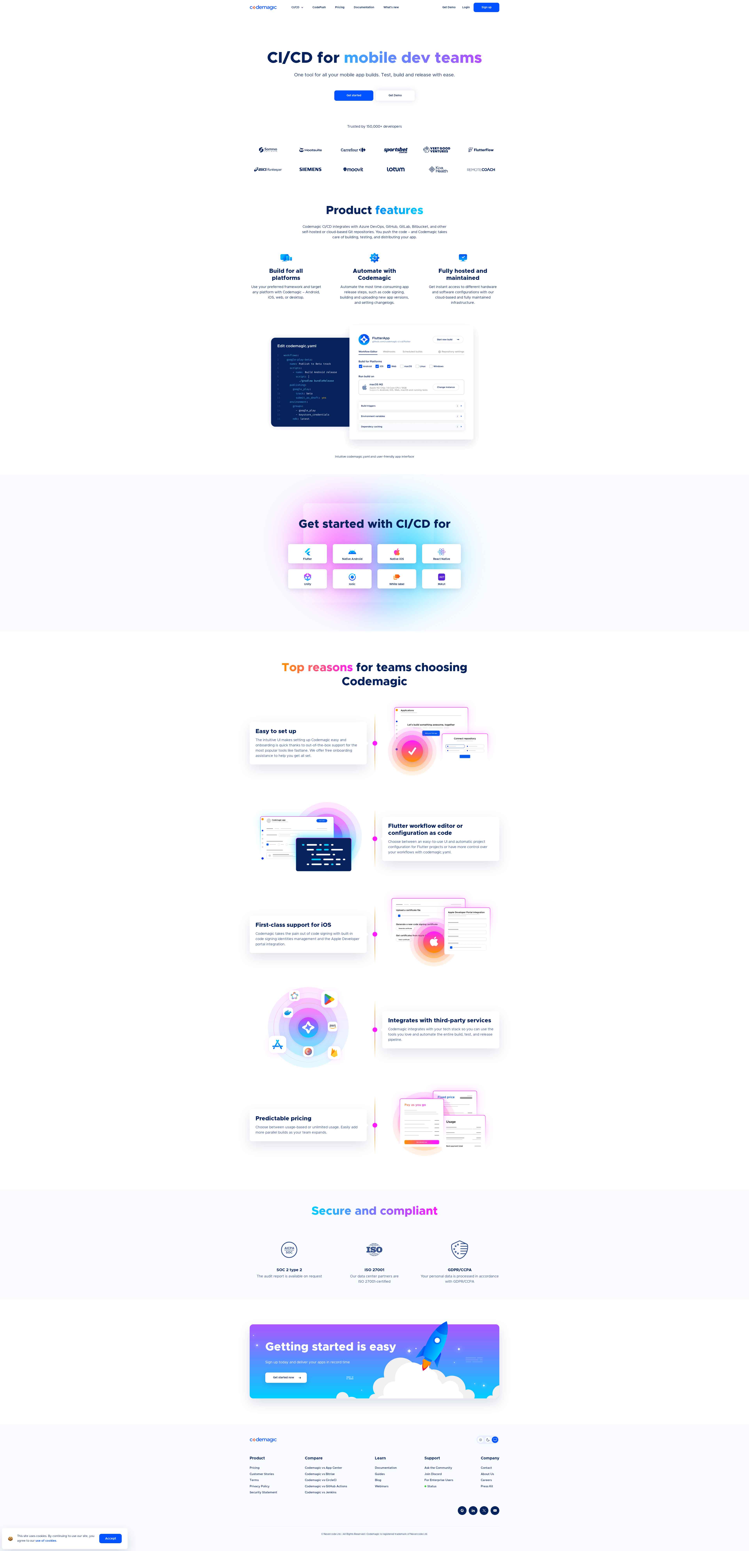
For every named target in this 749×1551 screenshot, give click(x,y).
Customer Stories (262, 1474)
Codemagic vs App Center (323, 1467)
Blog (378, 1480)
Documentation (364, 7)
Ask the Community (438, 1467)
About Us (487, 1474)
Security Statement (263, 1492)
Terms (254, 1480)
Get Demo (449, 7)
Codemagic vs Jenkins (320, 1492)
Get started (354, 95)
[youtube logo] (495, 1510)
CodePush (319, 7)
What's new (391, 7)
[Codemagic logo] (263, 7)
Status (431, 1486)
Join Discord (433, 1474)
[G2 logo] (462, 1510)
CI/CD (295, 7)
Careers (486, 1480)
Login (466, 7)
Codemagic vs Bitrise (320, 1474)
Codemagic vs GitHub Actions (326, 1486)
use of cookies (45, 1540)
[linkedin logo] (473, 1510)
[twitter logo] (484, 1510)
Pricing (339, 7)
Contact (486, 1467)
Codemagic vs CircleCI (320, 1480)
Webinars (381, 1486)
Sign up (487, 7)
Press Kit (487, 1486)
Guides (380, 1474)
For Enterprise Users (438, 1480)
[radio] (481, 1440)
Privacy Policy (260, 1486)
